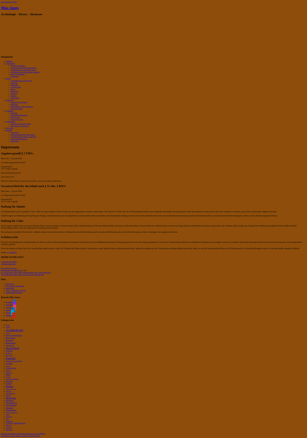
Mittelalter (11, 398)
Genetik (8, 366)
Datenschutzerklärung (19, 139)
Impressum (15, 141)
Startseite (9, 61)
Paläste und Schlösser (12, 412)
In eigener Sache (17, 120)
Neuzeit (9, 408)
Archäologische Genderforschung (23, 70)
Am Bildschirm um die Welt (21, 81)
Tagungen (14, 76)
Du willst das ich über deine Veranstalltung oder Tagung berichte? (26, 273)
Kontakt (9, 130)
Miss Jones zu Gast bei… (20, 126)
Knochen (9, 381)
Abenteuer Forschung (19, 102)
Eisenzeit (9, 351)
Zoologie (9, 428)
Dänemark (14, 85)
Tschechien (15, 98)
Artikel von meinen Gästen (21, 124)
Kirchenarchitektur (12, 379)
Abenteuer (10, 100)
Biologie (9, 340)
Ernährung (9, 353)
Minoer (8, 395)
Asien (7, 333)
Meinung (14, 113)
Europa (10, 358)
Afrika (7, 325)
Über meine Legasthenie (15, 286)
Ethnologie (9, 355)
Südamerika (9, 421)
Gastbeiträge (10, 122)
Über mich (15, 132)
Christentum (10, 345)
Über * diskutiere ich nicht (16, 290)
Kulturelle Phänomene (19, 115)
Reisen (8, 79)
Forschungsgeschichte (14, 361)
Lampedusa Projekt (11, 389)
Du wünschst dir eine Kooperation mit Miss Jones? (12, 269)
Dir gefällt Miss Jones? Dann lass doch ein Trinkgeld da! (22, 275)
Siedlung (9, 417)
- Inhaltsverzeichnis (8, 264)
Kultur (9, 386)
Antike (8, 327)
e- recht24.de (12, 252)
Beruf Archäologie (18, 74)
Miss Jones (10, 8)
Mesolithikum (10, 393)
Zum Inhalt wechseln (9, 2)
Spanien (14, 96)
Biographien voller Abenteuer (22, 107)
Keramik (8, 377)
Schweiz (14, 94)
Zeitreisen (14, 104)
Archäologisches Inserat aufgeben (23, 137)
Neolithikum (11, 405)
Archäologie (10, 64)
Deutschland (12, 348)
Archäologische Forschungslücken (24, 68)
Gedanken (10, 111)
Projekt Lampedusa (18, 66)
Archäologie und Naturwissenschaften (25, 72)
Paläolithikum (11, 410)
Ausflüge (14, 83)
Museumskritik (11, 403)
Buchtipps (9, 128)
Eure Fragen (15, 117)
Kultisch (9, 384)
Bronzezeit (10, 343)
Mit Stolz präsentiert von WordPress (31, 434)
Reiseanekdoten (17, 109)
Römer (8, 415)
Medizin (8, 391)
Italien (13, 89)
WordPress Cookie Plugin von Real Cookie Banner (20, 436)
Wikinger (9, 425)
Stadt (7, 419)
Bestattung (10, 338)
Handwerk (9, 373)
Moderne (10, 400)
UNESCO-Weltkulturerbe (15, 423)
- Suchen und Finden (9, 262)
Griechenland (16, 87)
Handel (8, 370)
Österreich (14, 92)
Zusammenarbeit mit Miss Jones (23, 135)
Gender (9, 363)
